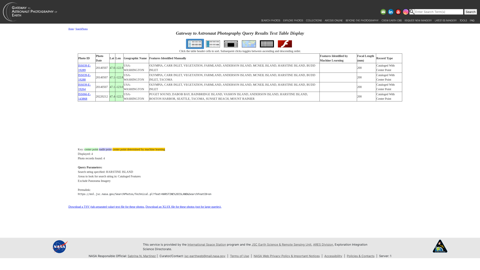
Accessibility (333, 256)
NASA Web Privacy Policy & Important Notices (287, 256)
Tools (463, 20)
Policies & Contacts (360, 256)
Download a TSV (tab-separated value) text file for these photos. (106, 206)
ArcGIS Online (334, 20)
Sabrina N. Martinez (142, 256)
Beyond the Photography (362, 20)
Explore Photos (293, 20)
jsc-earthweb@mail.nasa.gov (204, 256)
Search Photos (270, 20)
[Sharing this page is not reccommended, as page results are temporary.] (239, 12)
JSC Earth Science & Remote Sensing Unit (281, 244)
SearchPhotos (82, 29)
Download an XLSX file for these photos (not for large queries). (183, 206)
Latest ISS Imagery (446, 20)
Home (71, 29)
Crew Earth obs (392, 20)
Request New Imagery (418, 20)
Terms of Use (239, 256)
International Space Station (207, 244)
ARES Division (323, 244)
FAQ (472, 20)
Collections (314, 20)
